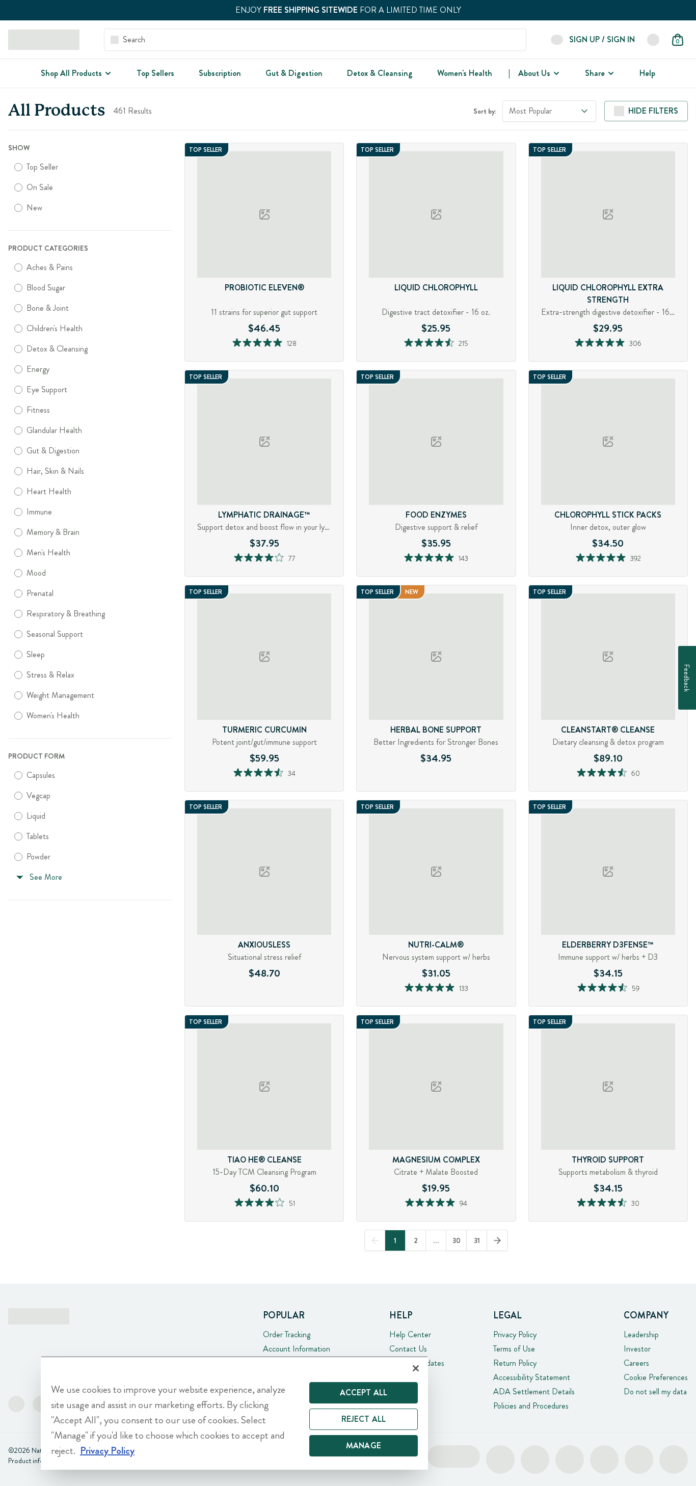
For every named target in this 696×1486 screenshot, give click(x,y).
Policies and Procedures (531, 1406)
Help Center (410, 1334)
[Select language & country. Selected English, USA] (653, 40)
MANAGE (363, 1445)
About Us (534, 73)
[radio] (18, 167)
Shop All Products (71, 73)
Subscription (220, 73)
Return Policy (515, 1363)
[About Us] (555, 73)
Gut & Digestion (294, 73)
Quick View (284, 358)
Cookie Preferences (656, 1377)
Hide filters (653, 111)
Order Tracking (286, 1334)
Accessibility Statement (531, 1377)
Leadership (641, 1334)
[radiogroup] (90, 187)
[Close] (416, 1368)
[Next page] (497, 1240)
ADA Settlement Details (534, 1391)
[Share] (610, 73)
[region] (234, 1413)
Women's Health (464, 73)
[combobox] (549, 111)
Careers (636, 1363)
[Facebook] (16, 1404)
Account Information (296, 1349)
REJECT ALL (363, 1419)
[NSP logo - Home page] (43, 40)
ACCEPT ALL (364, 1392)
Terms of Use (514, 1349)
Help (647, 73)
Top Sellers (155, 73)
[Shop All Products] (107, 73)
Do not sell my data (655, 1391)
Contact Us (408, 1349)
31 (477, 1240)
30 (456, 1240)
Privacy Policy (515, 1334)
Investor (637, 1349)
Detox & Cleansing (380, 73)
